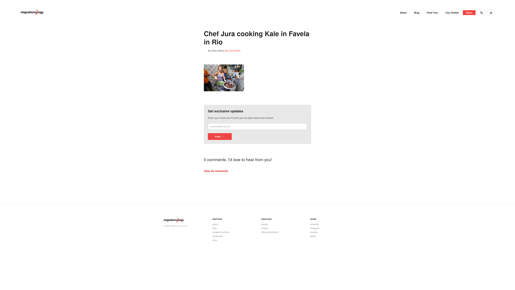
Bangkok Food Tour (220, 232)
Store (469, 12)
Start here (217, 218)
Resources (266, 218)
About (403, 12)
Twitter (313, 236)
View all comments (216, 171)
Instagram (314, 228)
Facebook (314, 224)
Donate (264, 224)
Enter (218, 136)
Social (313, 218)
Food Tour (432, 12)
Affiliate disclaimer (269, 232)
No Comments (232, 50)
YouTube (314, 232)
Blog (416, 12)
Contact (264, 228)
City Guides (452, 12)
